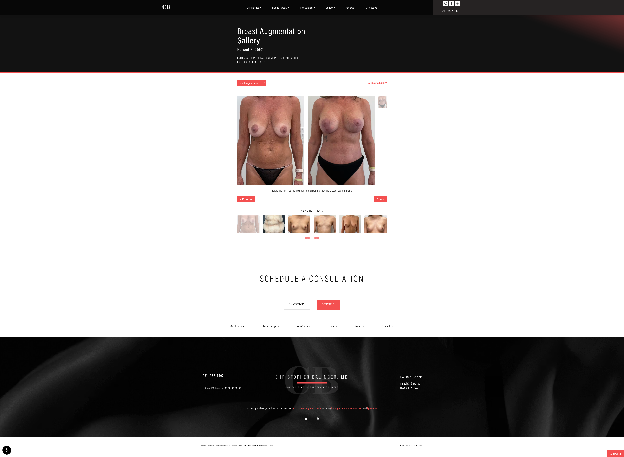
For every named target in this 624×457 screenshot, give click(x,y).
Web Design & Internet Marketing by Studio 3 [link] (258, 445)
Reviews (350, 7)
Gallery (329, 7)
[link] (213, 375)
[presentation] (307, 238)
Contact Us (371, 7)
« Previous (246, 199)
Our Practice (253, 7)
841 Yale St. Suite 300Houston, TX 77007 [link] (410, 385)
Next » (380, 199)
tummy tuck (337, 408)
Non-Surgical (306, 7)
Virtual (328, 304)
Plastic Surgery (279, 7)
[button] (6, 450)
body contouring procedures (306, 408)
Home (240, 58)
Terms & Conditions (405, 445)
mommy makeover (353, 408)
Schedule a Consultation (312, 278)
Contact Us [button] (615, 454)
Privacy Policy (418, 445)
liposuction (372, 408)
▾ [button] (260, 7)
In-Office (296, 304)
